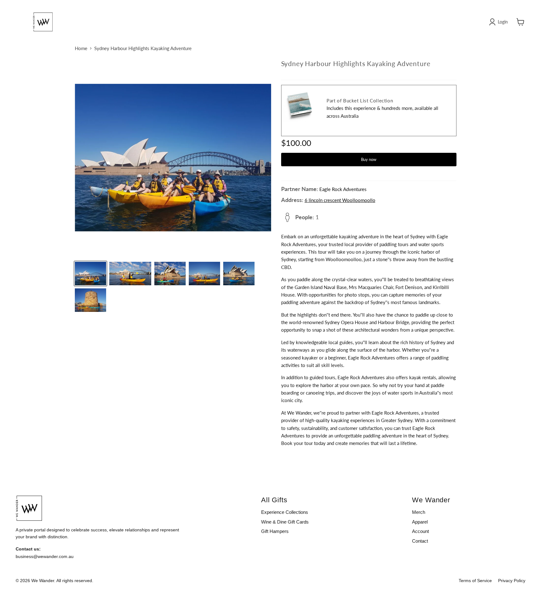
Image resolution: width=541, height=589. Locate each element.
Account (420, 531)
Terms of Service (475, 580)
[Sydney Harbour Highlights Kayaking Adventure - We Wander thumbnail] (90, 273)
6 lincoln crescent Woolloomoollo (340, 200)
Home (81, 48)
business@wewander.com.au (45, 556)
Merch (418, 512)
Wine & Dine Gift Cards (285, 521)
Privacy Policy (511, 580)
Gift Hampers (275, 531)
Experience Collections (284, 512)
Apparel (420, 521)
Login (503, 21)
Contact (420, 541)
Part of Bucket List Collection (360, 100)
